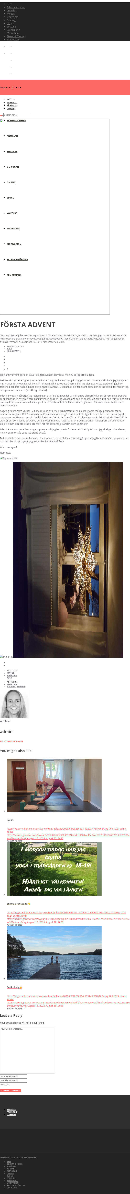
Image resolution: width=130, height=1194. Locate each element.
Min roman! (12, 1188)
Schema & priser (15, 1164)
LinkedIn (11, 109)
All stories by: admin (11, 741)
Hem (9, 1161)
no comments (13, 351)
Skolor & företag (16, 1185)
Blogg (10, 1176)
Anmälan (11, 1166)
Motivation (12, 1183)
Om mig (10, 1173)
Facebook (12, 102)
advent (10, 673)
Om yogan (12, 1171)
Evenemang (12, 1180)
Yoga (9, 678)
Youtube (11, 1178)
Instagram (12, 106)
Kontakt (11, 1169)
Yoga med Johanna (16, 686)
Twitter (11, 99)
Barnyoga (12, 675)
